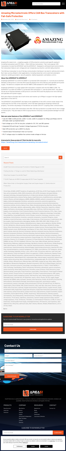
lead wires (10, 253)
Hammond (50, 241)
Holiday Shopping (57, 243)
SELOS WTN (50, 279)
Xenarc (10, 305)
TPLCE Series (15, 297)
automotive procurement (34, 203)
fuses (36, 241)
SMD (22, 285)
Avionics (18, 205)
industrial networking (18, 247)
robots (38, 277)
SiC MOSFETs (56, 283)
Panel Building (17, 267)
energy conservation (25, 237)
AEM (34, 193)
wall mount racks (23, 303)
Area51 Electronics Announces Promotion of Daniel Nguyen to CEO (24, 167)
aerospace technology (10, 195)
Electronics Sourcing (22, 235)
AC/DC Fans (39, 191)
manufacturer (48, 253)
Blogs (35, 410)
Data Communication (17, 221)
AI (29, 195)
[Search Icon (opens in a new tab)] (34, 3)
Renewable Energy (8, 277)
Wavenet (39, 303)
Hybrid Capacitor (11, 245)
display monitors (39, 227)
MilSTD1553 (35, 261)
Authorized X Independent (25, 416)
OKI (44, 263)
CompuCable (56, 213)
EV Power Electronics (38, 239)
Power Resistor (44, 271)
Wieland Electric (52, 303)
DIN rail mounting (20, 225)
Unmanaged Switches (33, 301)
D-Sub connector (34, 219)
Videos (36, 412)
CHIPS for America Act (49, 209)
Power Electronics (51, 269)
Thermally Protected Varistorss (43, 295)
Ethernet (12, 239)
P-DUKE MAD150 (53, 265)
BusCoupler (14, 207)
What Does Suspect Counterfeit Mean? (15, 175)
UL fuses (57, 299)
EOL (42, 237)
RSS (6, 308)
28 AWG (13, 191)
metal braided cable (40, 259)
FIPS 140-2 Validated (19, 241)
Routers (43, 277)
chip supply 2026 (28, 209)
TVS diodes (29, 299)
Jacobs (60, 249)
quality (58, 273)
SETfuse (39, 283)
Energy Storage (36, 237)
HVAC (5, 245)
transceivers (30, 297)
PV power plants (27, 273)
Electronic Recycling (28, 233)
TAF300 (26, 293)
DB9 (48, 221)
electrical (15, 231)
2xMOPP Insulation (21, 191)
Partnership (37, 267)
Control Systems (15, 217)
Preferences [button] (25, 442)
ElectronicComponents (52, 233)
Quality (20, 414)
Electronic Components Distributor (13, 233)
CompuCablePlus (8, 215)
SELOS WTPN (58, 279)
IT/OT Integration (52, 249)
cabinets (19, 207)
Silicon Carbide (16, 285)
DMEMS (6, 229)
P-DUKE (45, 265)
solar (36, 285)
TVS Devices (22, 299)
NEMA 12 (59, 261)
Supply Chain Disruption (29, 289)
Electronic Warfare (40, 233)
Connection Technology (41, 215)
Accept (46, 446)
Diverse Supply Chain (50, 227)
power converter (40, 269)
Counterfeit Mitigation (47, 217)
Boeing (55, 205)
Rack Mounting (34, 275)
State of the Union (12, 287)
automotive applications (48, 201)
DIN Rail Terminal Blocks (32, 225)
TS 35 (16, 299)
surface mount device (18, 291)
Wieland (45, 303)
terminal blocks (8, 295)
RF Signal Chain (27, 277)
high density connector (37, 243)
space (59, 285)
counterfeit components (34, 217)
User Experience (52, 301)
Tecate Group (32, 293)
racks (40, 275)
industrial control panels (51, 245)
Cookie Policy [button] (52, 441)
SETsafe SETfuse (47, 283)
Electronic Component (25, 231)
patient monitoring (9, 269)
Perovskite (32, 269)
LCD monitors (41, 251)
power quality (35, 271)
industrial (29, 245)
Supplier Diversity (42, 287)
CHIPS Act (39, 209)
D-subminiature (55, 219)
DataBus (33, 221)
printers (11, 273)
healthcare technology (24, 243)
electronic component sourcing (40, 231)
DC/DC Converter (14, 223)
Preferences (20, 446)
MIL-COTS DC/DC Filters (52, 259)
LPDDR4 (41, 253)
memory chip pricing (13, 259)
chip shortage (19, 209)
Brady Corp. (7, 207)
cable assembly (27, 207)
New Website (7, 263)
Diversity (59, 227)
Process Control (18, 273)
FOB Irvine (28, 241)
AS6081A (32, 199)
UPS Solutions (43, 301)
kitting (23, 251)
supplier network (52, 287)
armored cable (57, 197)
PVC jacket (36, 273)
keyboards (17, 251)
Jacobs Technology (9, 251)
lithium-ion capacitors (32, 253)
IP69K (36, 249)
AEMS (37, 193)
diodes (57, 225)
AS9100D (37, 199)
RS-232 (48, 277)
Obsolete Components (33, 263)
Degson (39, 223)
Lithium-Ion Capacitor (19, 253)
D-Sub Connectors (45, 219)
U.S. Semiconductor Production (41, 299)
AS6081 (27, 199)
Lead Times (54, 251)
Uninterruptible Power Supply (18, 301)
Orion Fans (6, 265)
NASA (54, 261)
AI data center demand (37, 195)
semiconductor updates (49, 281)
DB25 (40, 221)
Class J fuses (57, 211)
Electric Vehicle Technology (51, 229)
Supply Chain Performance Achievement (47, 289)
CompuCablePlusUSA (19, 215)
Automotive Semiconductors (50, 203)
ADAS (19, 193)
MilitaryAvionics (18, 261)
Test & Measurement (18, 295)
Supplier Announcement (30, 287)
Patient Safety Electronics (21, 269)
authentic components (47, 199)
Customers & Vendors (39, 416)
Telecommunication (41, 293)
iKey (25, 245)
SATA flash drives (36, 279)
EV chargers (21, 239)
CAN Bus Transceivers (42, 207)
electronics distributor (10, 235)
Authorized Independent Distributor (17, 201)
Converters (24, 217)
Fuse (33, 241)
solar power (48, 285)
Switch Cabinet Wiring (17, 293)
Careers (21, 420)
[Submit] (60, 157)
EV (16, 239)
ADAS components (27, 193)
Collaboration (35, 213)
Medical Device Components (43, 255)
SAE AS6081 (12, 279)
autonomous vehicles (9, 205)
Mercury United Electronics (27, 259)
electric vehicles (8, 231)
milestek (6, 261)
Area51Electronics (48, 197)
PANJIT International (27, 267)
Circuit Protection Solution (26, 211)
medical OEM (50, 257)
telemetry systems (53, 293)
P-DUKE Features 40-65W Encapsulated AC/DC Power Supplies (23, 179)
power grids (17, 271)
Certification (11, 209)
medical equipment (9, 257)
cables (33, 207)
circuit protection (14, 211)
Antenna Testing (22, 197)
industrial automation (38, 245)
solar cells (41, 285)
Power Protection (26, 271)
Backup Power (25, 205)
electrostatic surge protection (36, 235)
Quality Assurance (8, 275)
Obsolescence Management (19, 263)
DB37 (44, 221)
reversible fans (18, 277)
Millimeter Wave (27, 261)
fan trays (10, 241)
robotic (34, 277)
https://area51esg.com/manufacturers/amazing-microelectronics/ (24, 142)
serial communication (31, 283)
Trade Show (23, 297)
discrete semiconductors (27, 227)
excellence (47, 239)
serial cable (21, 283)
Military (11, 261)
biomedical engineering (40, 205)
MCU (5, 255)
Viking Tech (15, 303)
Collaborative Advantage (46, 213)
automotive (38, 201)
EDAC (41, 229)
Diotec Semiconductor (14, 227)
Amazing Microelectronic (50, 195)
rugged (52, 277)
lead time (48, 251)
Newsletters (37, 408)
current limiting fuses (15, 219)
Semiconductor (8, 281)
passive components (54, 267)
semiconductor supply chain (34, 281)
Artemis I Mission (8, 199)
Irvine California (43, 249)
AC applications (31, 191)
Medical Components (17, 255)
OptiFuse (58, 263)
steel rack (20, 287)
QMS (54, 273)
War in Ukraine (33, 303)
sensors (15, 283)
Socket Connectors (29, 285)
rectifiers (56, 275)
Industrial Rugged (29, 247)
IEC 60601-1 (20, 245)
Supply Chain (18, 289)
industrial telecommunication (42, 247)
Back (5, 148)
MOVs (50, 261)
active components (12, 193)
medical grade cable (31, 257)
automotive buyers (9, 203)
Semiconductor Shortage (19, 281)
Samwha (29, 279)
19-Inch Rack (7, 191)
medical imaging (42, 257)
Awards (21, 412)
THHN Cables (55, 295)
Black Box (49, 205)
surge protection (40, 291)
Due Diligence (30, 229)
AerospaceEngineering (22, 195)
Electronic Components (55, 231)
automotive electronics (20, 203)
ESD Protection (51, 237)
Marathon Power (56, 253)
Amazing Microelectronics (11, 197)
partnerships (44, 267)
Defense (22, 223)
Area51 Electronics (37, 197)
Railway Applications (48, 275)
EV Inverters (28, 239)
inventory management (25, 249)
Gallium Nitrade (43, 241)
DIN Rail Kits (11, 225)
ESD (45, 237)
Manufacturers (7, 408)
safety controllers (21, 279)
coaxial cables (15, 213)
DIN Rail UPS (51, 225)
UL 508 (52, 299)
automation (31, 201)
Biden (31, 205)
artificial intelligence (19, 199)
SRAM (5, 287)
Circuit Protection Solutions (41, 211)
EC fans (37, 229)
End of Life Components (13, 237)
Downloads (37, 414)
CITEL (51, 211)
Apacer (30, 197)
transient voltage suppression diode (44, 297)
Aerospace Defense (52, 193)
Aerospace (43, 193)
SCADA (44, 279)
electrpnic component (51, 235)
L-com (27, 251)
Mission (20, 410)
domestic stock (12, 229)
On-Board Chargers (50, 263)
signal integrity (8, 285)
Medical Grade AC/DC (20, 257)
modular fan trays (43, 261)
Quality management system (21, 275)
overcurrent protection (16, 265)
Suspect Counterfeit (51, 291)
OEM (41, 263)
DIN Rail (54, 223)
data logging (26, 221)
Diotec (5, 227)
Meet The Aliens (22, 418)
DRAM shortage (22, 229)
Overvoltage (26, 265)
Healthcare (15, 243)
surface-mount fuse (30, 291)
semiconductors (8, 283)
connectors (52, 215)
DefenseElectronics (30, 223)
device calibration (46, 223)
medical (9, 255)
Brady (59, 205)
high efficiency (48, 243)
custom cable (25, 219)
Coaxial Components (25, 213)
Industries (6, 410)
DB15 (37, 221)
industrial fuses (8, 247)
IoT (33, 249)
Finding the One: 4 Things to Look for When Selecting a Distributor (24, 171)
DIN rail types (43, 225)
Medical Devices (56, 255)
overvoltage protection (36, 265)
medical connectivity (29, 255)
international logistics (12, 249)
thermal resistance (29, 295)
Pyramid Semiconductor (45, 273)
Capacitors (51, 207)
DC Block (52, 221)
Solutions (54, 285)
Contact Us (52, 408)
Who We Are (22, 408)
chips (34, 209)
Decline (33, 446)
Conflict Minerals (30, 215)
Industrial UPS (55, 247)
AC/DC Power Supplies (49, 191)
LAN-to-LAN (33, 251)
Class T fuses (7, 213)
